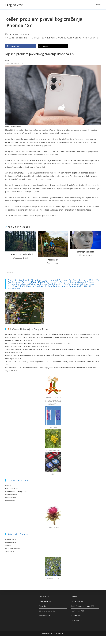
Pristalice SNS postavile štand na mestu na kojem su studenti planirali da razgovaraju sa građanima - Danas (46, 334)
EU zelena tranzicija (18, 38)
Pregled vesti (14, 5)
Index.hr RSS (10, 500)
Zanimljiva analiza (85, 251)
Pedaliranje (52, 259)
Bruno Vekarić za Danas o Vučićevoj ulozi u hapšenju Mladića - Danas (31, 343)
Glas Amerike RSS (11, 488)
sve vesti (51, 38)
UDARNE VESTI (65, 38)
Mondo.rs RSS (10, 497)
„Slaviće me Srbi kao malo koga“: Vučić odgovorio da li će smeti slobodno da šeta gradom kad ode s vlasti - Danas (48, 361)
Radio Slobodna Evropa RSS (15, 491)
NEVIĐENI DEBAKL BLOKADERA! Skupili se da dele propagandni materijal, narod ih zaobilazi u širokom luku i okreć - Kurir (51, 367)
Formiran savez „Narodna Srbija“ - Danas (20, 346)
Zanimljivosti (81, 38)
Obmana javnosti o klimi (21, 254)
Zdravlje (94, 38)
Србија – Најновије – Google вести (29, 329)
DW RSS (8, 485)
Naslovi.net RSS (11, 494)
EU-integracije (37, 38)
